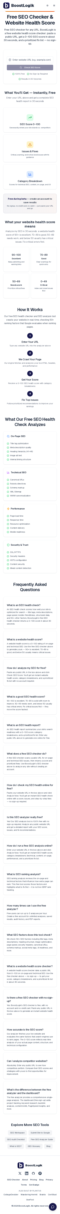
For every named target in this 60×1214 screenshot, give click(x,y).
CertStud (52, 1194)
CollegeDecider (10, 1194)
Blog (48, 1146)
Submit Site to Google (40, 1132)
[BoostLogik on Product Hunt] (40, 1173)
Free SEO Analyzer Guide (42, 1139)
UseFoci (30, 1199)
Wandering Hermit (29, 1194)
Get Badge (34, 1185)
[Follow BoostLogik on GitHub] (33, 1173)
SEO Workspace (17, 1132)
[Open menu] (54, 5)
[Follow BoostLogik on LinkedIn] (26, 1173)
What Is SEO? (16, 1146)
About (25, 1179)
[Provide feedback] (53, 1207)
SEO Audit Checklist (16, 1139)
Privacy (49, 1179)
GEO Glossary (34, 1146)
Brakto (43, 1194)
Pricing (33, 1179)
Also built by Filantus (30, 1191)
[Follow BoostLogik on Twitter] (20, 1173)
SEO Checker (13, 1179)
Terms (24, 1185)
